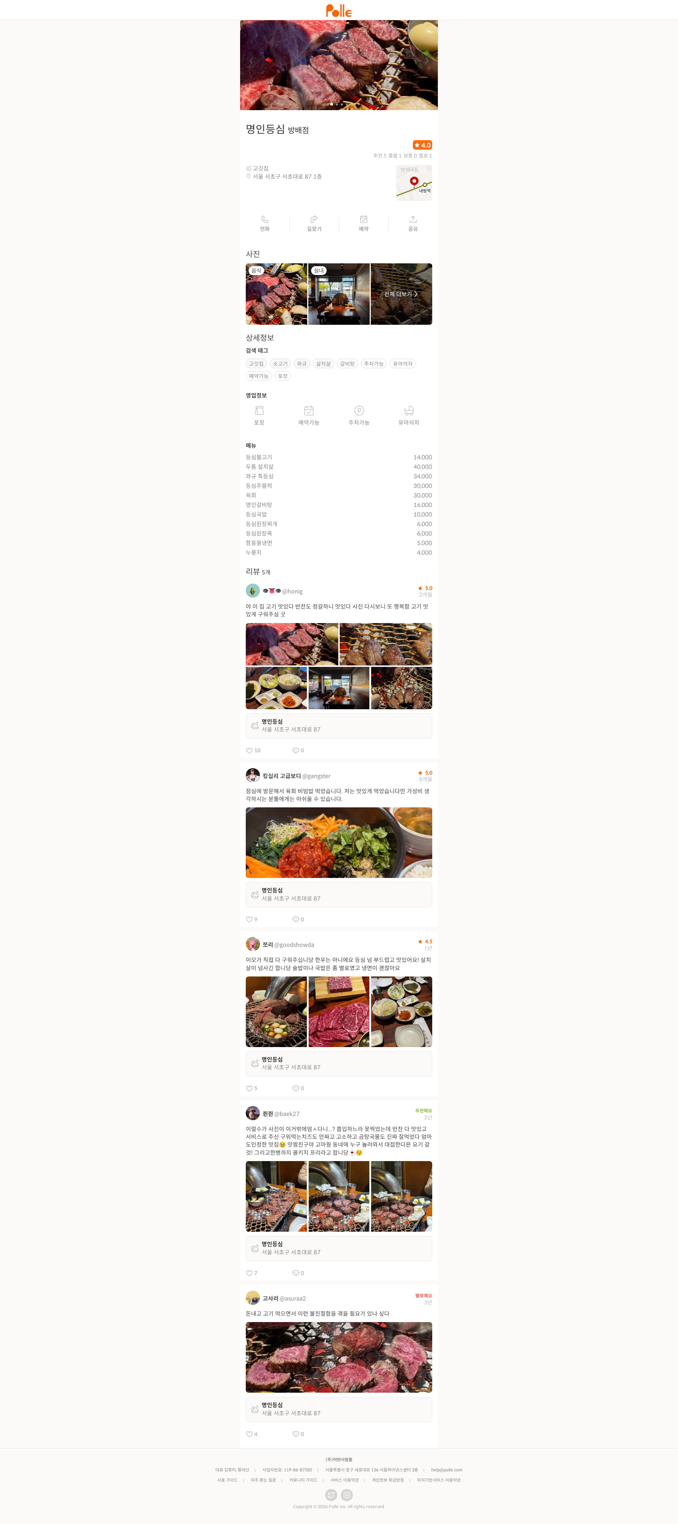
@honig (292, 591)
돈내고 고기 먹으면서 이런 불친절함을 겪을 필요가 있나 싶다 (317, 1313)
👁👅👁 (272, 590)
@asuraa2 (293, 1298)
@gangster (316, 776)
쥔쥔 (268, 1114)
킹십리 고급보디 (282, 776)
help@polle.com (447, 1469)
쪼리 (268, 945)
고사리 (271, 1298)
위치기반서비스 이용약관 (439, 1480)
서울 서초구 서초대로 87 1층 (287, 176)
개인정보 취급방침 (388, 1480)
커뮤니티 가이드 (303, 1480)
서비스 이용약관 (345, 1480)
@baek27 (287, 1114)
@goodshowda (294, 945)
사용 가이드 (227, 1480)
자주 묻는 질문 (263, 1480)
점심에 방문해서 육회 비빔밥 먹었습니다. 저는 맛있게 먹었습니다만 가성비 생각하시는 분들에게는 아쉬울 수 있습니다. (337, 795)
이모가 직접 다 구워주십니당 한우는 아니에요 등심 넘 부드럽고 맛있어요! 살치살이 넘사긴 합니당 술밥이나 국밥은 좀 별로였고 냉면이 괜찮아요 (338, 964)
